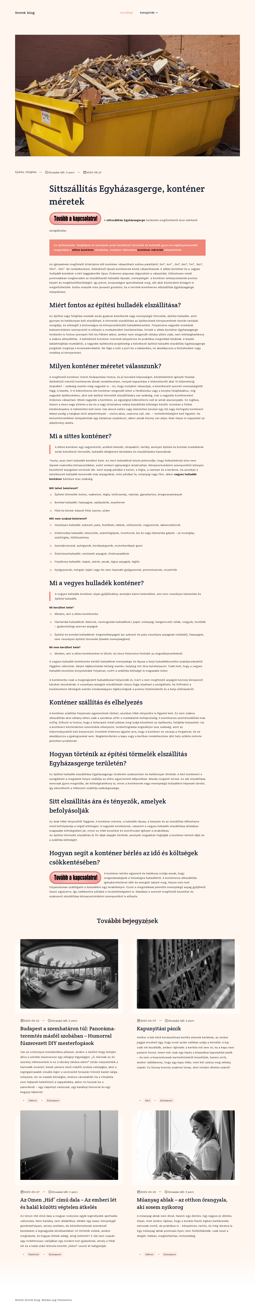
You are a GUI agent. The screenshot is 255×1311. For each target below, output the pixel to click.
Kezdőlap (126, 12)
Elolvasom (53, 1100)
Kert (147, 1100)
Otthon (33, 1100)
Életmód (34, 1254)
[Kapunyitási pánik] (186, 974)
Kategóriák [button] (147, 12)
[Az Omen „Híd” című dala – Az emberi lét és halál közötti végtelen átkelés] (69, 1145)
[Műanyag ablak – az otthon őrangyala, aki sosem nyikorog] (186, 1145)
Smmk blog (25, 13)
